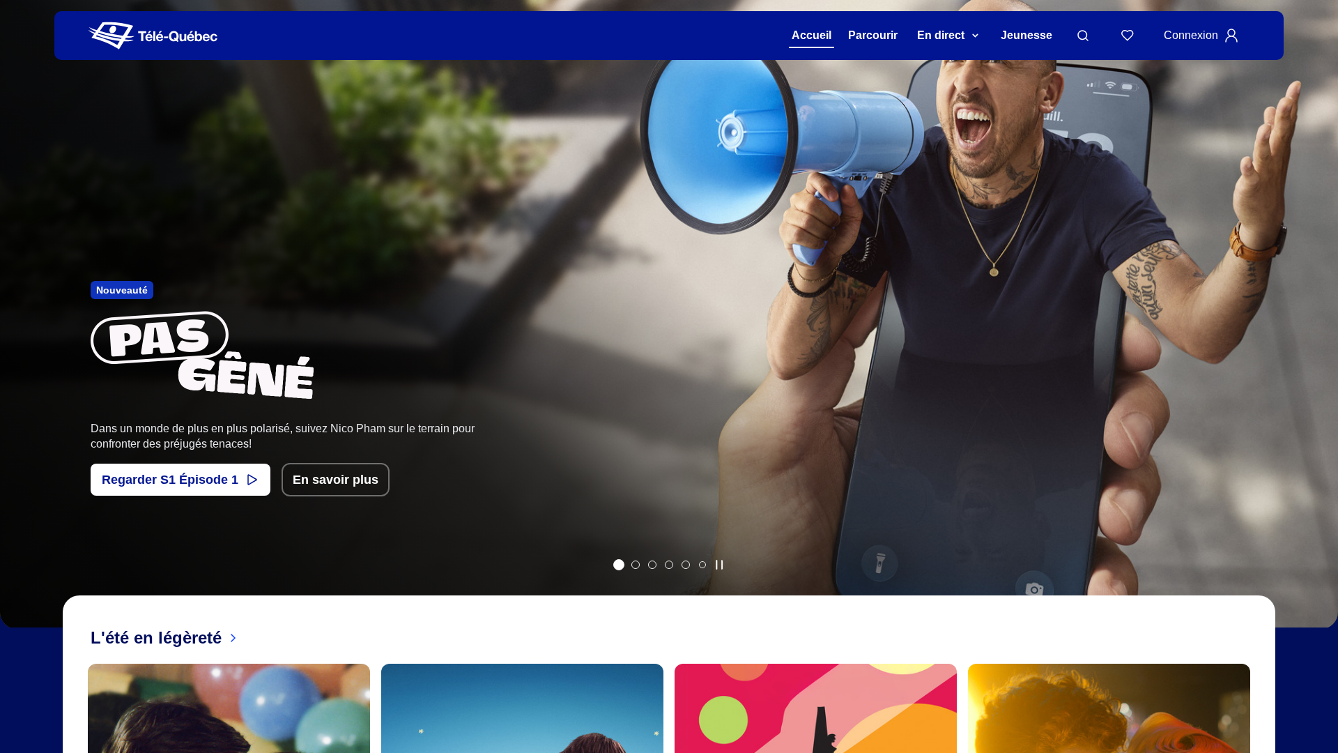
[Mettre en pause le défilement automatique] (719, 564)
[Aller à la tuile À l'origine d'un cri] (669, 564)
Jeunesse (1026, 35)
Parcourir (873, 35)
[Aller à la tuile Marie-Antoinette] (635, 564)
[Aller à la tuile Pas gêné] (618, 564)
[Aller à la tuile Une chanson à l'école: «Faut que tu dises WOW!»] (702, 564)
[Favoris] (1127, 35)
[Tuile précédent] (20, 332)
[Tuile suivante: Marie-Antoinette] (1317, 332)
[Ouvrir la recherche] (1083, 35)
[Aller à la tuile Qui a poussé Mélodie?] (652, 564)
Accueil (811, 35)
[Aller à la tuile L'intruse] (685, 564)
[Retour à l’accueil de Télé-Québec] (153, 36)
